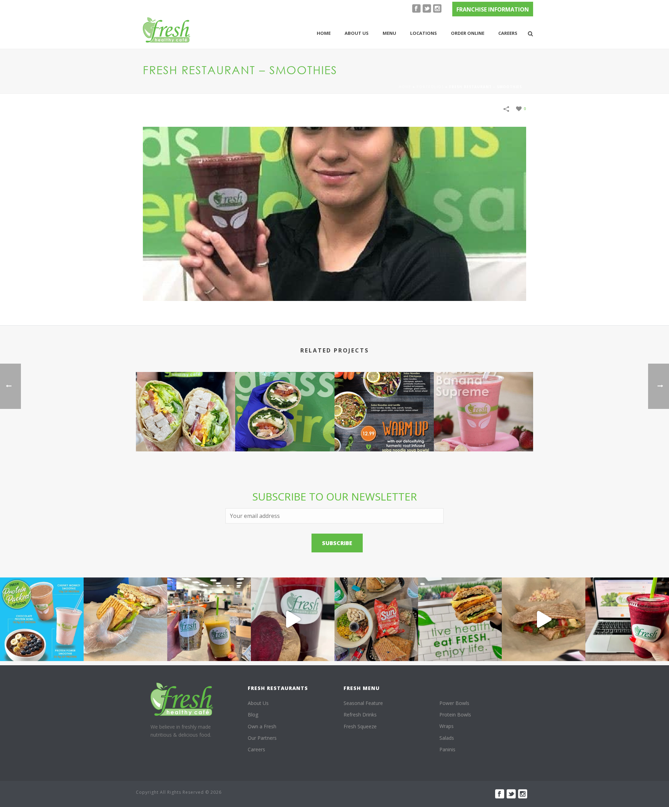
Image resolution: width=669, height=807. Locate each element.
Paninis (447, 749)
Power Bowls (454, 703)
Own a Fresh (262, 726)
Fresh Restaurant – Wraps (185, 432)
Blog (253, 714)
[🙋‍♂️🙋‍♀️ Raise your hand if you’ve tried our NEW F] (543, 619)
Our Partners (262, 738)
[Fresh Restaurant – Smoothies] (334, 213)
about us (357, 33)
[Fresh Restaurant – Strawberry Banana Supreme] (483, 402)
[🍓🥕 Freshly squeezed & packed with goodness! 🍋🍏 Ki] (292, 619)
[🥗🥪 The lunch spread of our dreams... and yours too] (376, 619)
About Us (258, 703)
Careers (507, 33)
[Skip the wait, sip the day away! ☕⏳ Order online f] (627, 619)
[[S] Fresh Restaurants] (182, 699)
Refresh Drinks (360, 714)
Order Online (467, 33)
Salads (446, 738)
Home (324, 33)
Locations (423, 33)
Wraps (446, 726)
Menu (389, 33)
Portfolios (430, 86)
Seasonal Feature (363, 703)
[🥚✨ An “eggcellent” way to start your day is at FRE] (460, 619)
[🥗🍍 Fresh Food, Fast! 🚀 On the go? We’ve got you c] (209, 619)
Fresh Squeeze (360, 726)
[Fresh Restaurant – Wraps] (185, 402)
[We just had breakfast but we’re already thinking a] (125, 619)
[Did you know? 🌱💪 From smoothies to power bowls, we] (42, 619)
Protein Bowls (455, 714)
